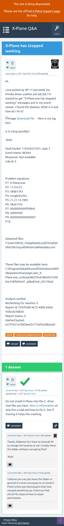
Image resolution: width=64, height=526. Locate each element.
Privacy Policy (10, 520)
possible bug (49, 335)
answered (10, 390)
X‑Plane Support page (46, 11)
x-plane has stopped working (28, 335)
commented (12, 435)
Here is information (42, 405)
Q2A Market (23, 523)
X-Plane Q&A (24, 28)
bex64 (9, 335)
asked (8, 73)
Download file (25, 118)
